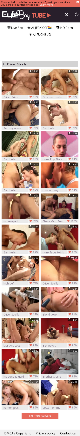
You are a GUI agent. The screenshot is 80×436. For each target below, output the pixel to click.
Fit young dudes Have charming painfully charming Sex (60, 97)
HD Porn (66, 28)
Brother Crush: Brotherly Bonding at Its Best (60, 376)
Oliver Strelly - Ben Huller (20, 314)
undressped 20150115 (20, 221)
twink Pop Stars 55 (60, 159)
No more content (40, 415)
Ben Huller (60, 128)
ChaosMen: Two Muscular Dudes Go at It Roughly (60, 221)
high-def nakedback (20, 283)
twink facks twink (60, 252)
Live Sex (16, 28)
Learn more (46, 4)
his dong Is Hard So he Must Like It (20, 376)
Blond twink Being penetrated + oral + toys (60, 314)
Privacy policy (45, 433)
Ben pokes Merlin (60, 345)
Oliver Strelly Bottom (60, 283)
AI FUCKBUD (41, 34)
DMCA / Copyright (17, 433)
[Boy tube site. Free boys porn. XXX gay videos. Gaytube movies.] (25, 14)
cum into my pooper (60, 190)
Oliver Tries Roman (20, 97)
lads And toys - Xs (20, 345)
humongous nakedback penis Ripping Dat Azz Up (20, 408)
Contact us (68, 433)
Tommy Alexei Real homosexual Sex (20, 128)
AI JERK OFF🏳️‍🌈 (41, 28)
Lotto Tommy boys (60, 408)
